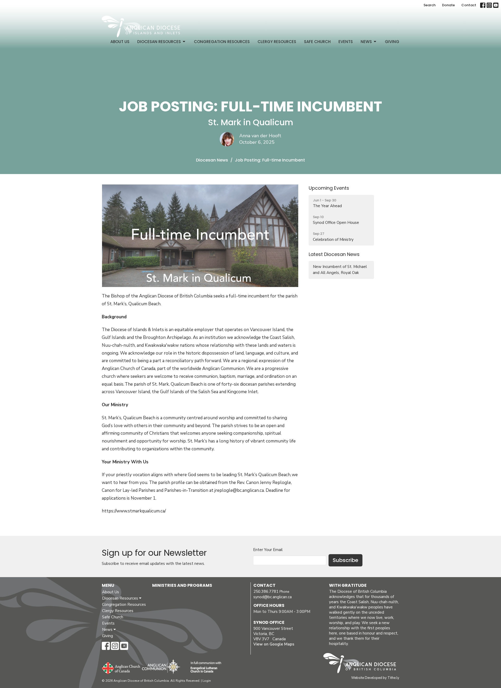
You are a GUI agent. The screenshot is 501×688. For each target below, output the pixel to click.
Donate (448, 5)
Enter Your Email (268, 549)
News (366, 41)
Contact (468, 5)
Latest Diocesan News (334, 254)
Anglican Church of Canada (121, 667)
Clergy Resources (277, 41)
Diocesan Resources (159, 41)
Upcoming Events (329, 188)
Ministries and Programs (182, 585)
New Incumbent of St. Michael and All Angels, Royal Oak (340, 269)
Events (345, 41)
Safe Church (317, 41)
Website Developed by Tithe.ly (375, 678)
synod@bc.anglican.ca (272, 597)
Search (430, 5)
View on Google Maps (273, 644)
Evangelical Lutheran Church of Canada (204, 667)
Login (206, 681)
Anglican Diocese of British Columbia (362, 664)
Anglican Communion (161, 666)
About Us (119, 41)
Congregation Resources (222, 41)
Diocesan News (212, 160)
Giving (392, 41)
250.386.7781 (265, 591)
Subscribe (345, 560)
